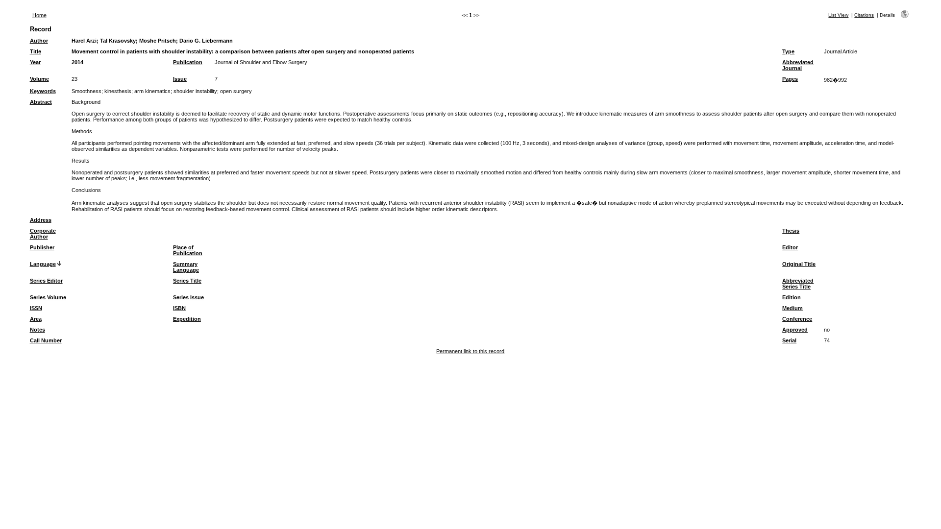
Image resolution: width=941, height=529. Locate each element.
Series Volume (48, 297)
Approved (795, 330)
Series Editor (46, 281)
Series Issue (188, 297)
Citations (864, 15)
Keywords (43, 91)
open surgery (236, 91)
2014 (77, 62)
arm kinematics (152, 91)
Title (35, 51)
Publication (187, 62)
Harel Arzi (84, 41)
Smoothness (86, 91)
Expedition (187, 319)
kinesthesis (117, 91)
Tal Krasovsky (118, 41)
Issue (180, 79)
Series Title (187, 281)
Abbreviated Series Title (798, 283)
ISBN (179, 308)
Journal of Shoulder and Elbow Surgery (261, 62)
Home (39, 15)
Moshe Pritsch (157, 41)
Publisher (42, 247)
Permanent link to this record (470, 351)
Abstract (41, 102)
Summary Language (186, 267)
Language (43, 264)
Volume (39, 79)
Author (39, 41)
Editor (790, 247)
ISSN (36, 308)
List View (838, 15)
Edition (791, 297)
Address (40, 220)
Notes (37, 330)
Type (788, 51)
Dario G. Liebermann (206, 41)
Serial (789, 340)
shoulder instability (195, 91)
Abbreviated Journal (798, 65)
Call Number (46, 340)
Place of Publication (187, 250)
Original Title (799, 264)
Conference (797, 319)
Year (35, 62)
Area (36, 319)
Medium (792, 308)
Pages (790, 79)
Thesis (790, 231)
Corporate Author (43, 234)
